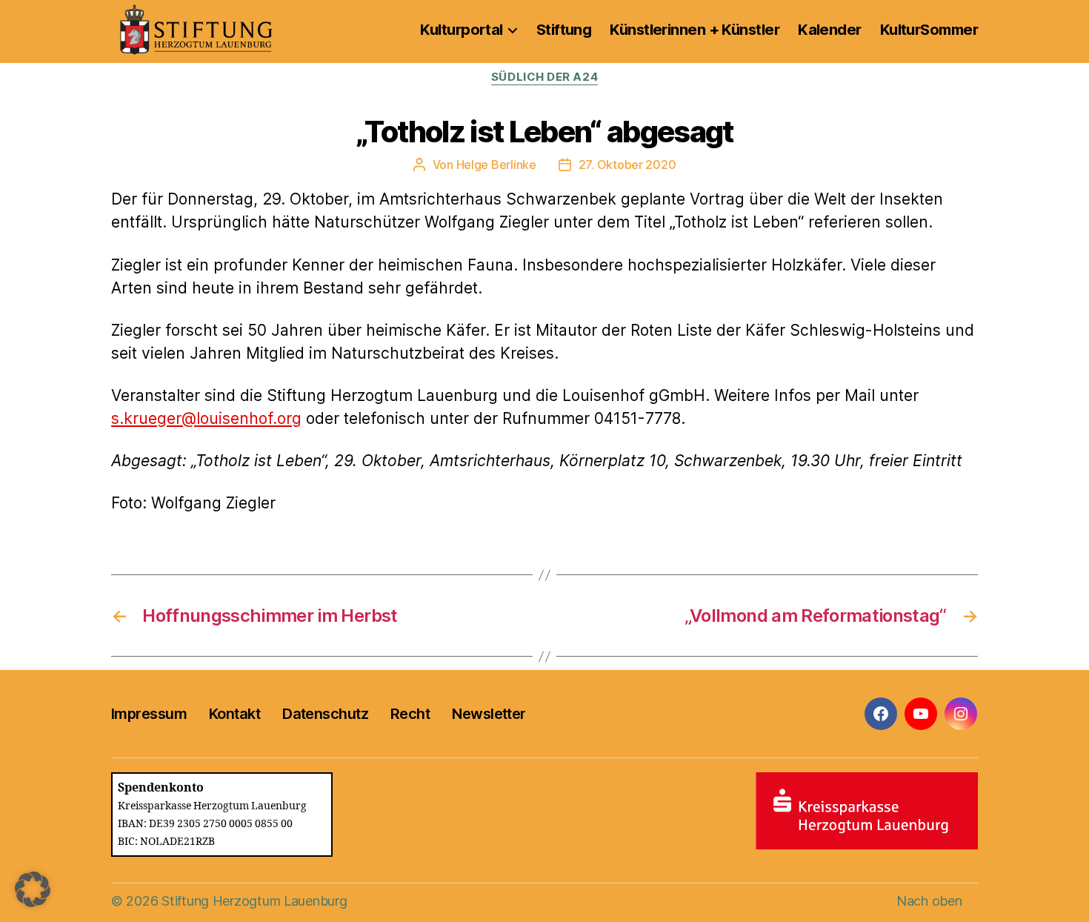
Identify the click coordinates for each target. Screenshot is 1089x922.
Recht (410, 714)
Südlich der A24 (544, 77)
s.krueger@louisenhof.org (206, 418)
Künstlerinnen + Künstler (694, 30)
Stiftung (564, 30)
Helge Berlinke (496, 164)
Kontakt (234, 714)
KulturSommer (929, 30)
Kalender (830, 30)
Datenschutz (325, 714)
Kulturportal (461, 30)
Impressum (149, 714)
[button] (32, 889)
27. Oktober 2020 (627, 164)
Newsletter (488, 714)
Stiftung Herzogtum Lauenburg (254, 901)
